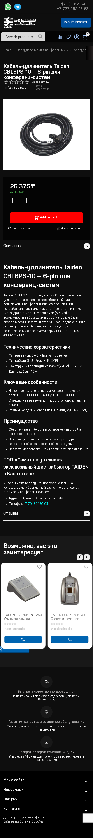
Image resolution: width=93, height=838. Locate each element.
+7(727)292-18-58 (72, 9)
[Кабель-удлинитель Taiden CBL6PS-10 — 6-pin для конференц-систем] (46, 134)
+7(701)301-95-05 (73, 4)
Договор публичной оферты (24, 817)
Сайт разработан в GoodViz (23, 821)
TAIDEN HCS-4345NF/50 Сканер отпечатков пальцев (68, 617)
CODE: (40, 86)
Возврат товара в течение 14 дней (46, 752)
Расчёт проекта (75, 22)
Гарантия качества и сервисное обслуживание (46, 722)
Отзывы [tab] (10, 514)
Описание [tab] (12, 246)
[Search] (40, 37)
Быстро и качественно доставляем (47, 692)
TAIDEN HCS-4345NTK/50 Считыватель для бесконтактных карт (23, 617)
